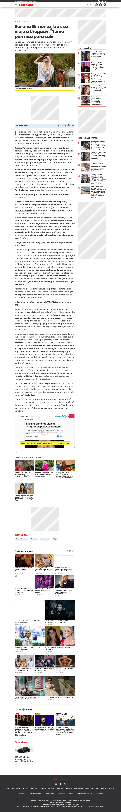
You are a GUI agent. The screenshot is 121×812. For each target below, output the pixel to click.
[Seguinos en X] (105, 4)
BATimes (111, 788)
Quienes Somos (35, 794)
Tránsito (100, 794)
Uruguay (34, 539)
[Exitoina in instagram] (96, 4)
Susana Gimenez (21, 539)
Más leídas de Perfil (88, 138)
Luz (92, 788)
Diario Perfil (10, 788)
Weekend (69, 788)
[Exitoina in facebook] (100, 4)
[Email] (73, 126)
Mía (96, 788)
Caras (18, 788)
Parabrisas (59, 788)
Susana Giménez (52, 137)
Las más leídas (85, 48)
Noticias (25, 788)
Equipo (71, 794)
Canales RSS (22, 794)
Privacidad (61, 794)
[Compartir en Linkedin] (69, 125)
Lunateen (103, 788)
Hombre (51, 788)
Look (87, 788)
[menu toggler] (16, 5)
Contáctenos (49, 794)
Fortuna (43, 788)
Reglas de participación (85, 794)
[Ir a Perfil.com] (102, 2)
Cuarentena (45, 539)
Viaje (55, 539)
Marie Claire (34, 788)
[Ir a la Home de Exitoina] (27, 5)
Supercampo (78, 788)
